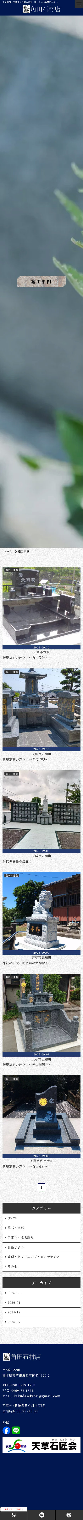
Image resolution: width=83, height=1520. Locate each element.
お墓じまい (16, 1247)
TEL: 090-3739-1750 (19, 1385)
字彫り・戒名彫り (21, 1237)
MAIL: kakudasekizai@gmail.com (31, 1396)
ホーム (7, 551)
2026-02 (14, 1293)
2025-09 (14, 1321)
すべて (12, 1218)
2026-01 (14, 1302)
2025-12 (14, 1312)
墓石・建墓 (16, 1228)
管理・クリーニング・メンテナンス (34, 1256)
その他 (12, 1266)
